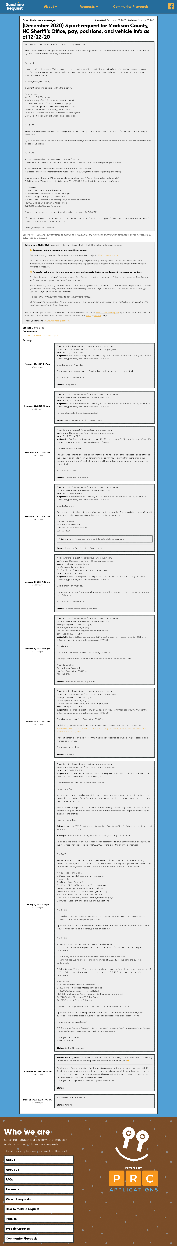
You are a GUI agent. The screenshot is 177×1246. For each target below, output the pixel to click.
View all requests (18, 1199)
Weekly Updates (18, 1228)
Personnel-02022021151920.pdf (43, 335)
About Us (12, 1169)
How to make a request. (109, 255)
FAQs (9, 1179)
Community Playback (130, 6)
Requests (87, 6)
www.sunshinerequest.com (56, 321)
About (49, 6)
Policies (11, 1219)
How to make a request (107, 312)
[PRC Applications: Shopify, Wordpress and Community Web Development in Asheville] (133, 1181)
